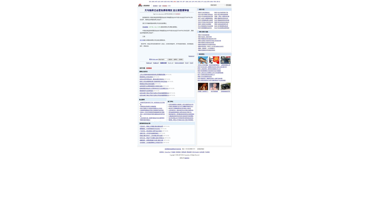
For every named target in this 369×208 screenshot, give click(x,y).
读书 (193, 1)
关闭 (191, 63)
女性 (190, 1)
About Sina (167, 152)
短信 (205, 1)
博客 (171, 1)
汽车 (181, 1)
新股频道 (164, 5)
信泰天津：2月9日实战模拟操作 (149, 133)
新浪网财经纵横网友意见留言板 (173, 149)
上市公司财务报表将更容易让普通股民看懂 (152, 74)
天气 (202, 1)
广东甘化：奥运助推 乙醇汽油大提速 (151, 131)
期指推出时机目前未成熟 (147, 84)
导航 (215, 1)
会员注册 (202, 152)
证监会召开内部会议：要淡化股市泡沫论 (152, 79)
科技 (168, 1)
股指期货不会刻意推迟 (146, 90)
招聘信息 (184, 152)
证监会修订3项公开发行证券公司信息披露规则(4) (154, 93)
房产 (184, 1)
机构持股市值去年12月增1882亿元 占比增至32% (154, 88)
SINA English (195, 152)
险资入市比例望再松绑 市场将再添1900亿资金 (153, 81)
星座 (199, 1)
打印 (187, 63)
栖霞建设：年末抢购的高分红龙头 (150, 128)
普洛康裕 (145, 27)
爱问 (208, 1)
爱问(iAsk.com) (153, 59)
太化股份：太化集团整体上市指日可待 (151, 142)
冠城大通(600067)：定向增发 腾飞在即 (151, 135)
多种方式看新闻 (179, 63)
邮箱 (211, 1)
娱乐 (159, 1)
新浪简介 (162, 152)
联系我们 (178, 152)
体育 (156, 1)
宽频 (178, 1)
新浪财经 (155, 5)
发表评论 (191, 56)
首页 (150, 1)
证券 (160, 5)
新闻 (153, 1)
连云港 (142, 40)
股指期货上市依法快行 (146, 77)
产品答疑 (207, 152)
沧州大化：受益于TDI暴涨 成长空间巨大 (152, 138)
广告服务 (173, 152)
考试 (196, 1)
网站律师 (189, 152)
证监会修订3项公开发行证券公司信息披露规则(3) (154, 95)
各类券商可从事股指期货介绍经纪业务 (151, 86)
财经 (162, 1)
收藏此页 (156, 63)
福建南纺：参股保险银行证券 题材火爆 (151, 140)
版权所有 (187, 158)
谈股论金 (149, 63)
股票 (165, 1)
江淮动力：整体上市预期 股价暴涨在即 (151, 126)
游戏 (187, 1)
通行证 (218, 1)
